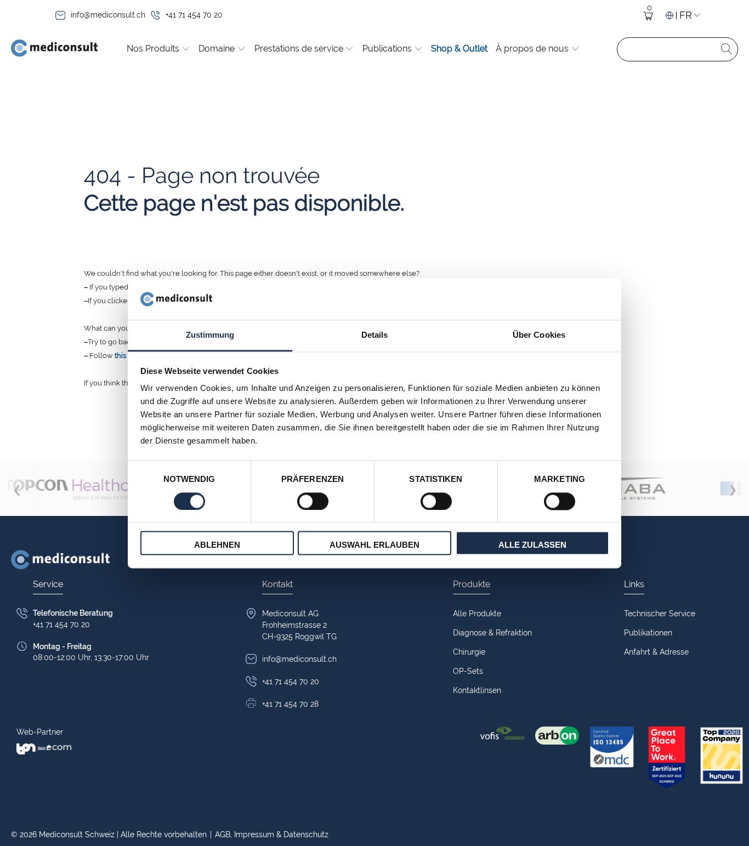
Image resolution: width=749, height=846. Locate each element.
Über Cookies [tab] (539, 335)
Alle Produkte (477, 613)
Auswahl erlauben (374, 545)
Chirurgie (469, 652)
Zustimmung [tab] (210, 335)
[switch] (312, 501)
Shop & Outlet (459, 48)
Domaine (217, 48)
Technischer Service (659, 613)
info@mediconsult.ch (108, 14)
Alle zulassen (532, 545)
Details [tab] (374, 335)
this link (127, 355)
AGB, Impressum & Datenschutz (269, 834)
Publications (388, 48)
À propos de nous (533, 48)
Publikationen (648, 632)
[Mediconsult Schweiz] (54, 49)
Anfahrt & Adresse (656, 652)
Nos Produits (154, 48)
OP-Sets (468, 671)
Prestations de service (299, 48)
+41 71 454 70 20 (194, 14)
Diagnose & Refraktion (492, 632)
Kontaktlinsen (477, 690)
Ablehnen (217, 545)
